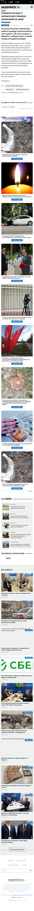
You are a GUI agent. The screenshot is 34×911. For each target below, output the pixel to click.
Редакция (10, 860)
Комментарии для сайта (26, 108)
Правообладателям (21, 860)
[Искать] (31, 870)
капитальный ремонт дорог (22, 89)
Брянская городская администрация (14, 86)
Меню (32, 7)
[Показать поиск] (31, 2)
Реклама (24, 865)
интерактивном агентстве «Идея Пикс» (22, 895)
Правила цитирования (13, 865)
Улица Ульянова (9, 89)
